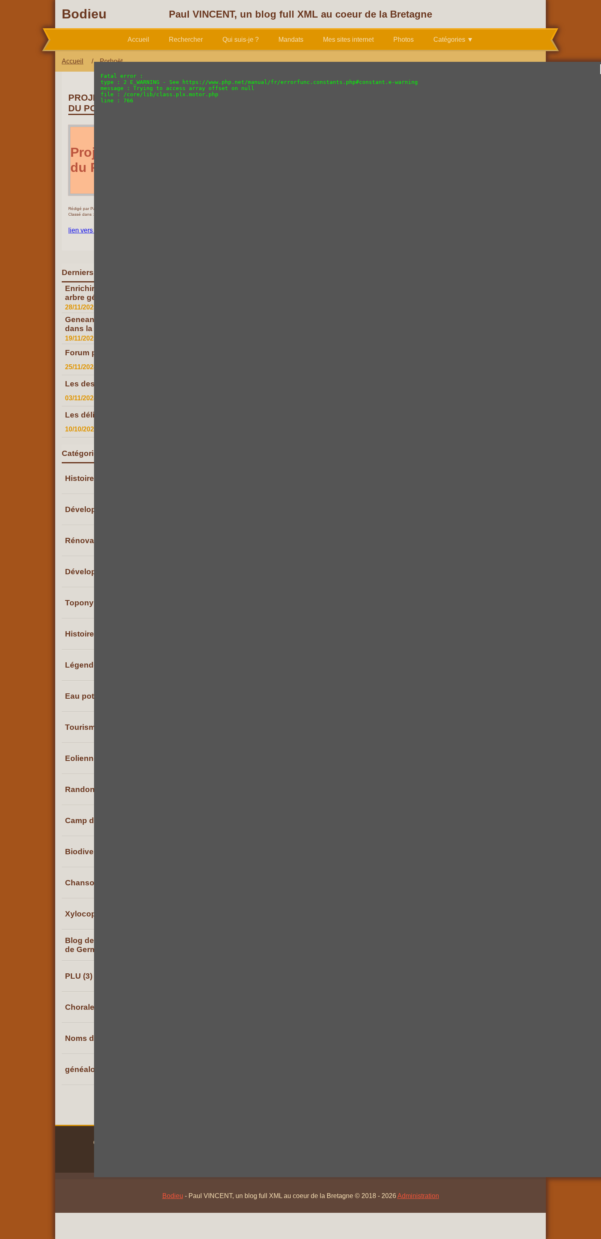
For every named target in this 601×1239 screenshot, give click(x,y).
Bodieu (84, 14)
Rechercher (186, 39)
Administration (418, 1195)
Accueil (138, 39)
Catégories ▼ (453, 39)
